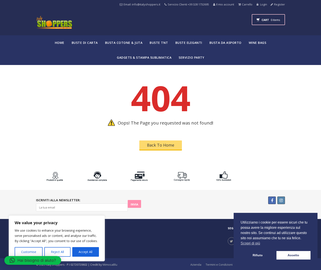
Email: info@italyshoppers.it (142, 4)
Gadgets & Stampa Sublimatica (144, 57)
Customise (28, 252)
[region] (57, 238)
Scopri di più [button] (250, 243)
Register (279, 4)
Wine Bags (257, 43)
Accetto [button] (293, 255)
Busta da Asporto (225, 43)
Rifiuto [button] (258, 255)
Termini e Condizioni (219, 265)
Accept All (85, 252)
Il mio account (225, 4)
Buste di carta (85, 43)
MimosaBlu (110, 265)
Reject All (57, 252)
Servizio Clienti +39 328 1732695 (188, 4)
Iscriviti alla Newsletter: (58, 200)
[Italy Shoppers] (54, 25)
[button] (32, 260)
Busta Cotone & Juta (124, 43)
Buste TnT (159, 43)
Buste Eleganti (188, 43)
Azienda (195, 265)
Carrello (247, 4)
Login (263, 4)
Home (59, 43)
